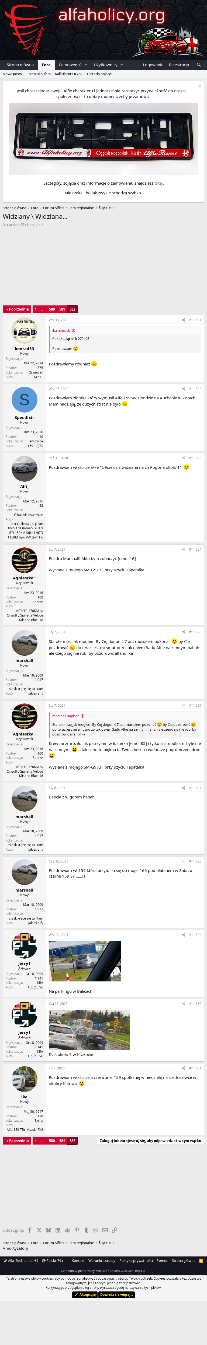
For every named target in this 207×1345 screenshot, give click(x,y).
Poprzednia (19, 309)
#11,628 (195, 861)
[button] (86, 65)
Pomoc (162, 1260)
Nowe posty (12, 73)
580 (52, 309)
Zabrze (38, 602)
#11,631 (195, 1068)
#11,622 (195, 388)
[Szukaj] (199, 65)
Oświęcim (36, 372)
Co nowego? (70, 64)
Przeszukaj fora (38, 73)
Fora (46, 64)
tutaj (158, 183)
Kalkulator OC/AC (69, 73)
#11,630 (195, 1003)
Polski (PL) (54, 1260)
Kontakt (78, 1260)
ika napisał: (61, 330)
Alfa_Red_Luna (19, 1260)
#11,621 (195, 320)
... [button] (42, 309)
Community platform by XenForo (103, 1271)
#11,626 (195, 705)
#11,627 (195, 788)
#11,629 (195, 934)
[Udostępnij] (183, 320)
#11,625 (195, 632)
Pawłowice (35, 441)
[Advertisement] (103, 267)
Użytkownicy (106, 64)
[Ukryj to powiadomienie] (199, 87)
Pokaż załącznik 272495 (70, 338)
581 (62, 309)
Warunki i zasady (101, 1260)
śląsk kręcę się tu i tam (26, 688)
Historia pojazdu (100, 73)
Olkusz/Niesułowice (28, 514)
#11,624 (195, 549)
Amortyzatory (15, 1248)
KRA (40, 982)
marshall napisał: (65, 715)
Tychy (38, 1120)
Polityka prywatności (136, 1260)
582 (72, 309)
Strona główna (20, 64)
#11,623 (195, 458)
